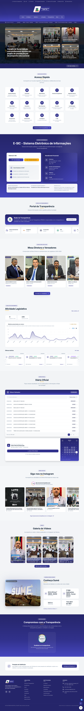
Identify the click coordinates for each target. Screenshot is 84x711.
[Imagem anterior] (7, 593)
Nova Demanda (16, 159)
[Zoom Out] (71, 328)
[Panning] (75, 328)
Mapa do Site (27, 697)
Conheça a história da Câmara (49, 608)
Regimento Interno (47, 685)
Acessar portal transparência (41, 127)
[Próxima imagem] (39, 593)
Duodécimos (26, 685)
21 (74, 452)
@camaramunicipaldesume (43, 483)
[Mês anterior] (62, 441)
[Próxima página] (76, 435)
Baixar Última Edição (33, 450)
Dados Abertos (27, 699)
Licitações (43, 17)
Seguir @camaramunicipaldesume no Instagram (41, 516)
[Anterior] (5, 230)
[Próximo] (79, 230)
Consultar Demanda (33, 159)
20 (71, 452)
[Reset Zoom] (76, 328)
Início (23, 17)
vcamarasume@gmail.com (70, 689)
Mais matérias (75, 310)
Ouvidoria (26, 689)
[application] (42, 336)
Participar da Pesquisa (69, 666)
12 (69, 449)
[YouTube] (9, 692)
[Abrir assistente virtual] (81, 708)
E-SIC (25, 687)
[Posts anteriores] (6, 500)
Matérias (36, 17)
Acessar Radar (71, 219)
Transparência (51, 17)
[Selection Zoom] (73, 328)
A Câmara (28, 17)
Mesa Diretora (46, 687)
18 (67, 452)
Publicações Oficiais (47, 691)
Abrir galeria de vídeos (42, 566)
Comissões (45, 689)
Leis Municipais (46, 693)
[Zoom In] (70, 328)
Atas (25, 695)
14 (74, 449)
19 (69, 452)
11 (67, 449)
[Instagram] (6, 692)
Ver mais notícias (71, 66)
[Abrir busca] (62, 17)
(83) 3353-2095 (68, 687)
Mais (57, 17)
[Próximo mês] (77, 441)
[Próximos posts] (78, 500)
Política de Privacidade (48, 695)
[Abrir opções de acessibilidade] (81, 703)
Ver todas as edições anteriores (33, 454)
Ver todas (77, 350)
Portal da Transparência (29, 683)
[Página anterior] (66, 435)
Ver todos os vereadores (41, 293)
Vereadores (26, 693)
